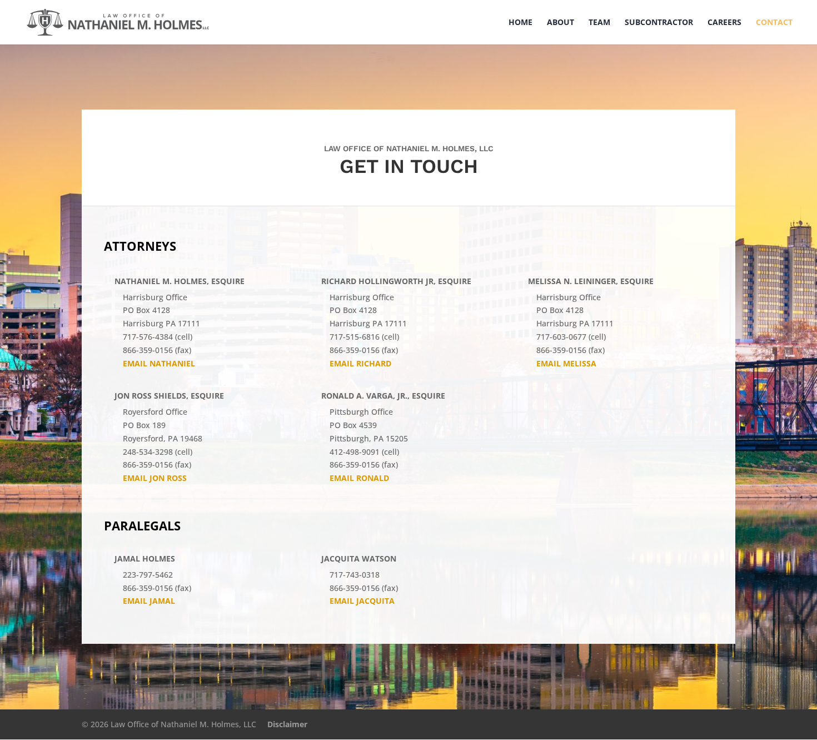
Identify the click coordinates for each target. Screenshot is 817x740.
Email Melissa (566, 363)
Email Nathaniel (159, 363)
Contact (774, 22)
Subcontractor (659, 22)
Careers (724, 22)
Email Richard (360, 363)
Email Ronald (359, 478)
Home (520, 22)
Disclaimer (287, 724)
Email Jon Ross (155, 478)
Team (599, 22)
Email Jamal (149, 600)
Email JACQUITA (362, 600)
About (560, 22)
